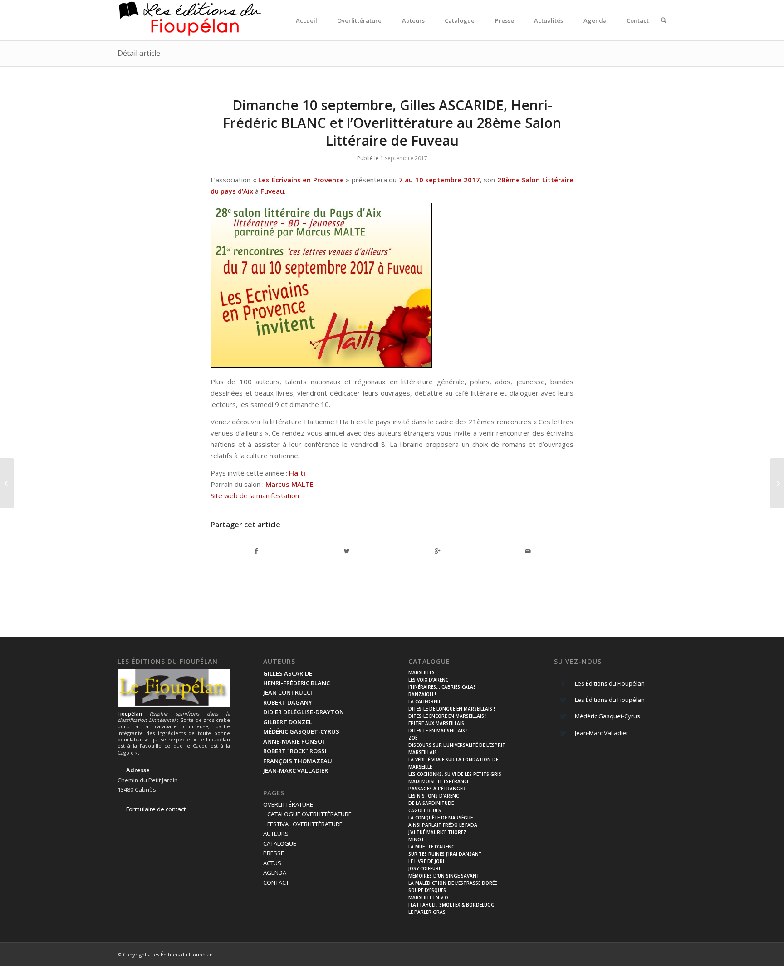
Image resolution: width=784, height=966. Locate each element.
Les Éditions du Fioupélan (610, 683)
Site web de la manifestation (255, 495)
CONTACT (276, 882)
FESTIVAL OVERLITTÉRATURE (305, 824)
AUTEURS (276, 833)
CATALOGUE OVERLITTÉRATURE (309, 814)
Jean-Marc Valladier (601, 733)
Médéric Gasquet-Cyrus (607, 716)
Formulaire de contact (156, 809)
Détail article (139, 53)
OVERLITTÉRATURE (288, 804)
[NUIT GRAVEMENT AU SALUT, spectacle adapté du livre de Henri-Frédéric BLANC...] (777, 483)
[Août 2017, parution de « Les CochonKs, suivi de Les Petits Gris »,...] (7, 483)
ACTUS (272, 863)
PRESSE (273, 853)
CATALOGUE (279, 843)
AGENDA (274, 872)
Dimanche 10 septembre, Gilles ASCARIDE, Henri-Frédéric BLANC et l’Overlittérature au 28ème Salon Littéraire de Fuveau (392, 123)
